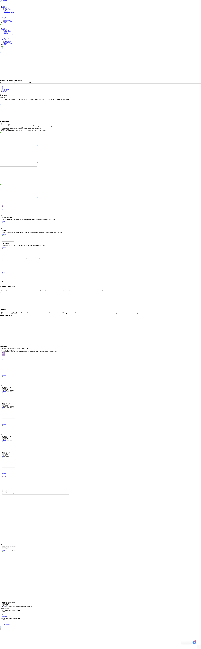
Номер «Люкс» (4, 476)
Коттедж (3, 357)
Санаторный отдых (7, 13)
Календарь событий (7, 20)
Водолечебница (5, 206)
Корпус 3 (3, 354)
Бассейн (3, 203)
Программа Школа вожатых (9, 15)
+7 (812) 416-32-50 (5, 621)
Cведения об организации (9, 16)
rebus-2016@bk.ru (5, 616)
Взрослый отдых (5, 17)
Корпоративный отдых (8, 21)
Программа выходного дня (9, 12)
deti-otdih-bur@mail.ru (6, 624)
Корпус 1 (3, 352)
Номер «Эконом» (5, 474)
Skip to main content (3, 0)
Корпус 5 (3, 355)
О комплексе (6, 8)
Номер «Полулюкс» (5, 475)
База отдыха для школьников (9, 36)
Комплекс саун (4, 205)
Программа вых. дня (5, 89)
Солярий (3, 207)
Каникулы (6, 11)
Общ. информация (5, 86)
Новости (5, 10)
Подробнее (4, 221)
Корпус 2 (3, 353)
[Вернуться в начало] (6, 3)
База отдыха (4, 91)
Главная (3, 6)
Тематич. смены (5, 90)
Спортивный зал (5, 204)
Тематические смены (8, 35)
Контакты (4, 22)
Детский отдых (5, 7)
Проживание (6, 18)
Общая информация (7, 9)
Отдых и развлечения (8, 19)
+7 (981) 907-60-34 (12, 621)
